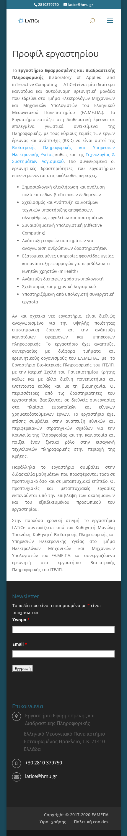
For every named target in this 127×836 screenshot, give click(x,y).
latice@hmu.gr (41, 776)
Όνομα (21, 619)
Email (19, 644)
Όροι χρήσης (53, 822)
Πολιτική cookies (91, 822)
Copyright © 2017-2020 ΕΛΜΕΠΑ (76, 814)
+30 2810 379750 (43, 762)
